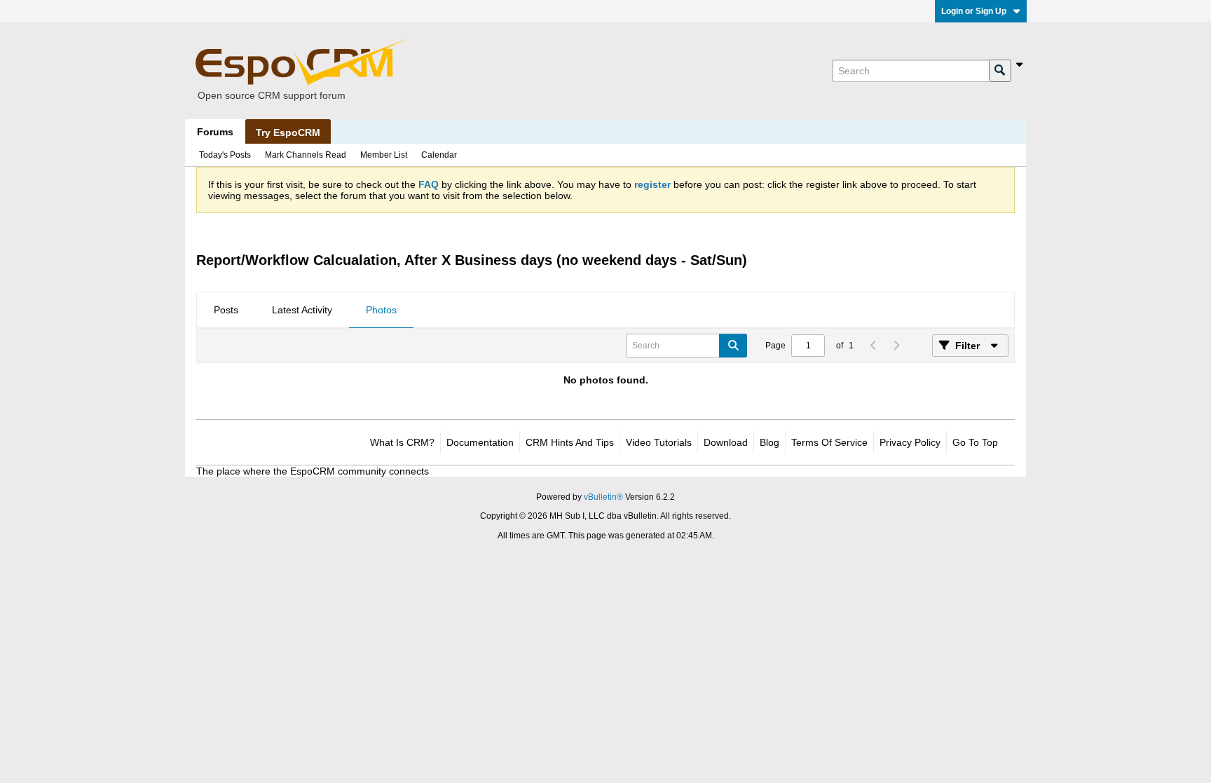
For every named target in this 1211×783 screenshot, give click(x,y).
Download (726, 442)
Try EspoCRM (288, 132)
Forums (215, 131)
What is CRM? (402, 442)
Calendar (439, 155)
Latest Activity (302, 309)
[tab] (226, 310)
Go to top (975, 442)
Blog (769, 442)
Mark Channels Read (305, 155)
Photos (381, 309)
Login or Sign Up (973, 11)
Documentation (480, 442)
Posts (226, 309)
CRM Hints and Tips (570, 442)
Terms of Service (829, 442)
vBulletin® (603, 497)
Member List (383, 155)
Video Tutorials (659, 442)
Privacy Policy (910, 442)
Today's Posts (225, 155)
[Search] (1000, 71)
